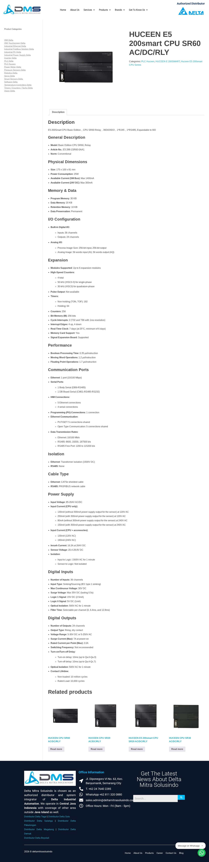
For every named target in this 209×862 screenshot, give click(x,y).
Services (88, 10)
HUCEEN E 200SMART (168, 61)
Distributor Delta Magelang (39, 829)
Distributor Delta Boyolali (36, 838)
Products (103, 10)
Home (63, 10)
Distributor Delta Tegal (35, 816)
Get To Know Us (137, 10)
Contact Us (171, 853)
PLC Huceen (147, 61)
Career (160, 853)
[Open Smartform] (202, 853)
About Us (74, 10)
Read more (56, 749)
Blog (181, 853)
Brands (118, 10)
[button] (89, 10)
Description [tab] (58, 112)
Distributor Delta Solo (59, 816)
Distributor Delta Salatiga (38, 821)
